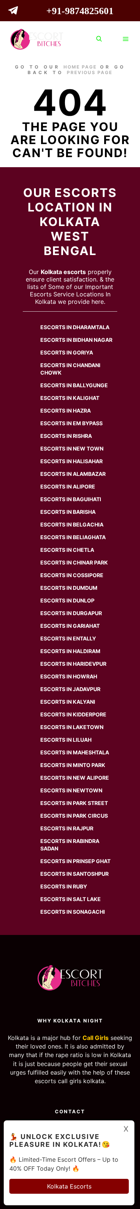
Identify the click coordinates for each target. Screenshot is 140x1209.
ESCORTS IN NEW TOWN (71, 448)
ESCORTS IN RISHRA (66, 436)
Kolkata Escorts (69, 1186)
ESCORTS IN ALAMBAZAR (73, 474)
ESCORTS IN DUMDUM (68, 588)
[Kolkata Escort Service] (36, 39)
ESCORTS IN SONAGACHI (72, 912)
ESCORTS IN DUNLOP (67, 600)
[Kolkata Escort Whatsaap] (28, 12)
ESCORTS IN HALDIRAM (70, 651)
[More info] (112, 39)
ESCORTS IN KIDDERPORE (73, 714)
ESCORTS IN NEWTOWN (71, 790)
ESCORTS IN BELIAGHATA (73, 537)
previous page (89, 72)
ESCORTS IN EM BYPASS (71, 423)
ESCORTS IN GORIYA (66, 352)
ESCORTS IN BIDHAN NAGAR (76, 340)
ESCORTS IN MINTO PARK (72, 765)
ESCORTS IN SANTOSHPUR (74, 874)
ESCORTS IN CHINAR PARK (74, 562)
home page (80, 67)
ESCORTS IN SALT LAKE (70, 899)
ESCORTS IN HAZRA (65, 410)
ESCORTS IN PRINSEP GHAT (75, 861)
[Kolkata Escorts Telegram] (15, 12)
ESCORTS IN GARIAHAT (70, 626)
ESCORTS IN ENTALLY (68, 638)
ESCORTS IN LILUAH (65, 739)
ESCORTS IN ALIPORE (67, 486)
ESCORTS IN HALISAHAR (71, 461)
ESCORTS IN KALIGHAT (69, 398)
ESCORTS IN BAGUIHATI (70, 499)
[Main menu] (126, 39)
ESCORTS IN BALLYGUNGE (74, 385)
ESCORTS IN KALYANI (67, 702)
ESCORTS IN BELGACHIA (71, 524)
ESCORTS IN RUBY (63, 886)
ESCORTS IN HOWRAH (68, 676)
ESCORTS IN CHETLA (67, 550)
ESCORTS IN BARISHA (68, 512)
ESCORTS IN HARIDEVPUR (73, 664)
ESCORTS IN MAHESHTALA (74, 752)
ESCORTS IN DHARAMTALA (74, 327)
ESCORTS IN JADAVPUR (70, 689)
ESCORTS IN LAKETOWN (71, 727)
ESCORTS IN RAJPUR (66, 828)
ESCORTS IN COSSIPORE (71, 575)
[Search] (99, 39)
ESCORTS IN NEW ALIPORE (74, 777)
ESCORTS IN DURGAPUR (71, 613)
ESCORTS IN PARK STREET (74, 803)
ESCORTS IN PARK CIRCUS (74, 815)
